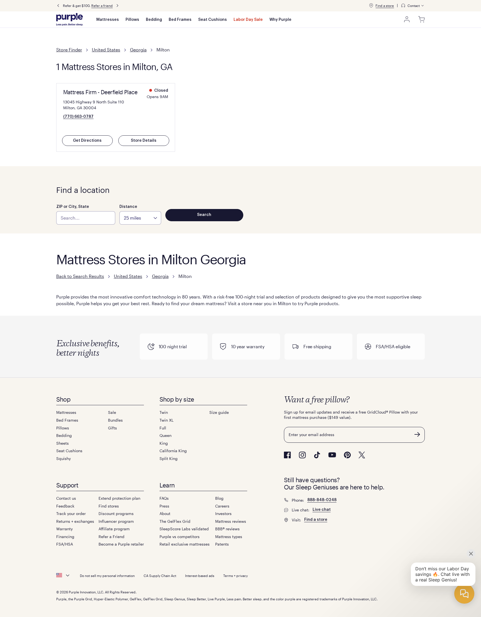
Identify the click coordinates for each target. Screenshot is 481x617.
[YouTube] (332, 454)
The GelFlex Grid (174, 521)
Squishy (63, 458)
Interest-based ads (199, 576)
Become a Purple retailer (121, 544)
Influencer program (116, 521)
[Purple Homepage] (69, 19)
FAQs (164, 498)
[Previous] (58, 5)
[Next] (117, 5)
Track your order (71, 513)
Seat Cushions (212, 20)
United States (106, 49)
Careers (222, 506)
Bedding (154, 20)
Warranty (64, 528)
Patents (222, 544)
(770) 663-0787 (78, 117)
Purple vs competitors (179, 536)
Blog (219, 498)
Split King (168, 458)
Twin (163, 412)
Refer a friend (102, 6)
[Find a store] (371, 5)
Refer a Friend (111, 536)
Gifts (112, 428)
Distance (128, 207)
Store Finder (69, 49)
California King (173, 450)
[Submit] (417, 434)
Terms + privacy (235, 576)
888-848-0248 (322, 500)
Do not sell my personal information (107, 576)
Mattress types (228, 536)
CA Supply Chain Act (160, 576)
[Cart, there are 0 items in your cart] (421, 19)
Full (162, 428)
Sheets (62, 443)
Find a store (385, 6)
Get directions (87, 141)
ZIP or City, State (72, 207)
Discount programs (116, 513)
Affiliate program (114, 528)
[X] (362, 455)
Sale (112, 412)
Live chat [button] (322, 510)
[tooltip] (413, 5)
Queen (165, 435)
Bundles (115, 420)
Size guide (219, 412)
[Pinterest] (347, 455)
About (164, 513)
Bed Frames (180, 20)
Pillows (132, 20)
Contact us (66, 498)
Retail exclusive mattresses (184, 544)
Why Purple (280, 20)
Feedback (65, 506)
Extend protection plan (119, 498)
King (163, 443)
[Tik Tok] (317, 455)
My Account (407, 19)
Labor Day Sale (248, 20)
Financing (65, 536)
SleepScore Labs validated (184, 528)
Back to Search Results (80, 276)
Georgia (138, 49)
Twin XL (166, 420)
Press (164, 506)
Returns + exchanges (75, 521)
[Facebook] (287, 455)
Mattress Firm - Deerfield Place (100, 92)
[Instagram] (302, 455)
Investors (223, 513)
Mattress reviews (230, 521)
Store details (143, 141)
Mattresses (107, 20)
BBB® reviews (227, 528)
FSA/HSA (64, 544)
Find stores (109, 506)
